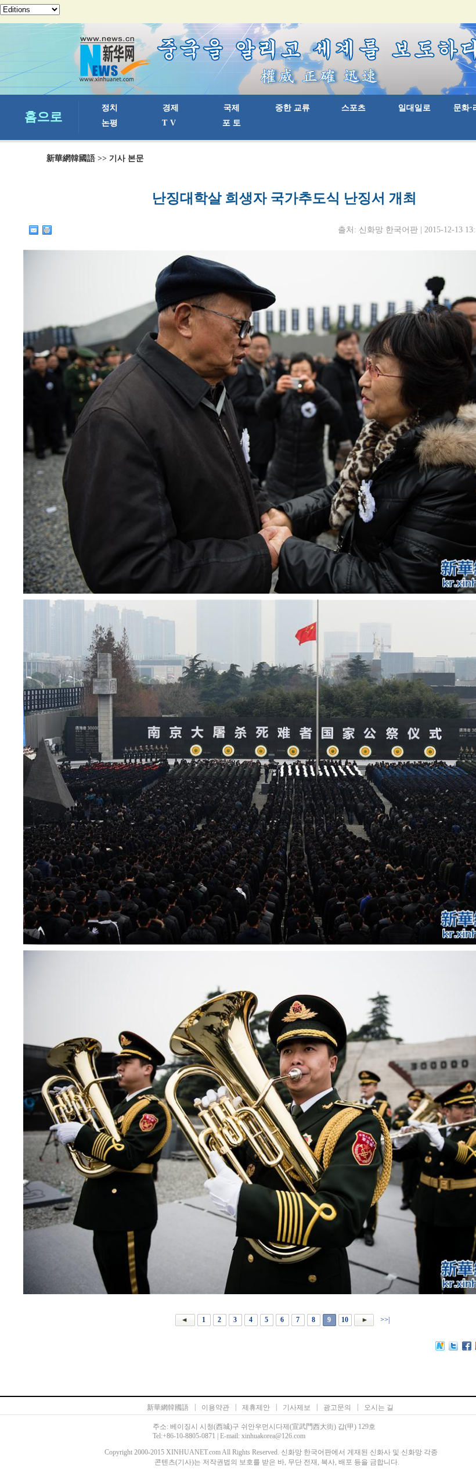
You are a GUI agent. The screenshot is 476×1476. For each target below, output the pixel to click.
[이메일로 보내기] (34, 230)
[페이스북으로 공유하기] (467, 1346)
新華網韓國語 (70, 158)
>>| (384, 1320)
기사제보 (297, 1407)
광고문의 (337, 1407)
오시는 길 (379, 1407)
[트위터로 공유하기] (454, 1346)
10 (344, 1320)
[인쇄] (47, 230)
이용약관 (215, 1407)
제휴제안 (256, 1407)
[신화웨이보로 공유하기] (440, 1346)
